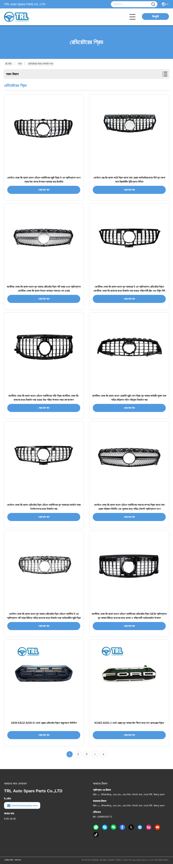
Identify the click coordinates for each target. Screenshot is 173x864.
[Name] (153, 4)
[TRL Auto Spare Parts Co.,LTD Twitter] (131, 827)
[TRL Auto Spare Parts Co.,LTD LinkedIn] (149, 827)
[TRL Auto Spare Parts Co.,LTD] (22, 17)
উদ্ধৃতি (155, 16)
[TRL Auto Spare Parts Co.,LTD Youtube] (157, 827)
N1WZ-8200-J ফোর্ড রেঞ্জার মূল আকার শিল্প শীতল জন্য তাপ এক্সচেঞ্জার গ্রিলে (129, 722)
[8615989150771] (96, 827)
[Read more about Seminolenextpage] (95, 754)
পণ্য (19, 63)
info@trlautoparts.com (24, 805)
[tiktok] (96, 835)
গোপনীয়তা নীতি (8, 860)
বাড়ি (9, 63)
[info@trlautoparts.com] (105, 827)
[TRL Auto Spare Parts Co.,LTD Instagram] (140, 827)
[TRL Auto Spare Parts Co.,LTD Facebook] (122, 827)
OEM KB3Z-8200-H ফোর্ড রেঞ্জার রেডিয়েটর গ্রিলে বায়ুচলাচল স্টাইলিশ (44, 722)
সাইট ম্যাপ (18, 860)
